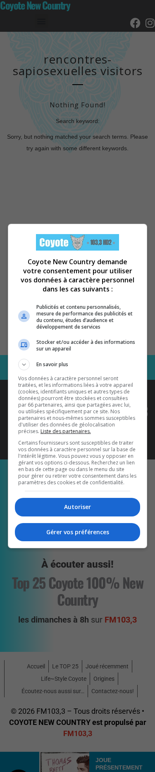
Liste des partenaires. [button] (66, 431)
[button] (77, 364)
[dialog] (78, 386)
